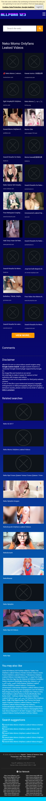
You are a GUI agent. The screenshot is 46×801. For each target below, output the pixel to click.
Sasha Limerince (8, 681)
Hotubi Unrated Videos (29, 673)
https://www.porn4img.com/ (34, 793)
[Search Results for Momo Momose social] (34, 321)
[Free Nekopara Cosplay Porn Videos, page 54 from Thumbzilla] (12, 209)
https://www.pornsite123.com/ (11, 783)
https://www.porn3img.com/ (34, 792)
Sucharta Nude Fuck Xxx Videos (25, 713)
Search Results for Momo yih (13, 268)
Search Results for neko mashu (14, 324)
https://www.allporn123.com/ (34, 785)
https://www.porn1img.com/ (34, 788)
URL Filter (22, 757)
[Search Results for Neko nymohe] (34, 181)
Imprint (23, 754)
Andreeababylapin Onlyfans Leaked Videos (17, 707)
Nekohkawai (7, 578)
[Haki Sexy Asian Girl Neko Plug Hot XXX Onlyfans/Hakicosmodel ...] (12, 237)
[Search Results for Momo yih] (12, 265)
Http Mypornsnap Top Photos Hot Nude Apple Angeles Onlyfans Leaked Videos (21, 701)
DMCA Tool (31, 757)
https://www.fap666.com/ (12, 782)
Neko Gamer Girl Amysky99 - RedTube (17, 185)
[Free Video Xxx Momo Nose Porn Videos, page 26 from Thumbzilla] (34, 293)
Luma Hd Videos (8, 671)
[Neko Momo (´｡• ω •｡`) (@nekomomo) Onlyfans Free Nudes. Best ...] (34, 98)
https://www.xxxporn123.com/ (11, 792)
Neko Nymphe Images (11, 501)
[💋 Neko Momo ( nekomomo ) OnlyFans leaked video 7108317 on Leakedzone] (12, 70)
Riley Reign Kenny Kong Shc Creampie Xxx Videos (20, 692)
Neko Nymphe (8, 604)
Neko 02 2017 (8, 424)
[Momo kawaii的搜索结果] (34, 153)
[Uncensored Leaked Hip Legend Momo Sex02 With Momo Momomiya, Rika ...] (34, 209)
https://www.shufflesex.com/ (12, 785)
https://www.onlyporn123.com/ (34, 787)
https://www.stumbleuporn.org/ (34, 795)
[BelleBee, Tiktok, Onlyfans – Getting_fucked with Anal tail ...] (12, 293)
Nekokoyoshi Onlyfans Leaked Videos (17, 527)
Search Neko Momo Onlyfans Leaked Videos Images (23, 742)
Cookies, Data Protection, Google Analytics (18, 7)
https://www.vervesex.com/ (12, 787)
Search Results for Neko (12, 157)
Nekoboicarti (8, 553)
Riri (35, 698)
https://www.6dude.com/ (12, 780)
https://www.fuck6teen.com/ (34, 779)
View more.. (23, 335)
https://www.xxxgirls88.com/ (34, 775)
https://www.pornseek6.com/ (34, 782)
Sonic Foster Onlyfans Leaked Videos (22, 674)
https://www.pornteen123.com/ (34, 783)
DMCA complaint (8, 390)
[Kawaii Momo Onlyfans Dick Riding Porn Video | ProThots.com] (12, 125)
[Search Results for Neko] (12, 153)
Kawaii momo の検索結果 (34, 73)
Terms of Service (32, 754)
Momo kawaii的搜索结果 (33, 157)
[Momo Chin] (34, 125)
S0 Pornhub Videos (22, 671)
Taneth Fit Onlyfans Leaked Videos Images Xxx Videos (21, 703)
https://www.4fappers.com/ (12, 775)
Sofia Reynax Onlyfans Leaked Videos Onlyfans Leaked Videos (20, 684)
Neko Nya (6, 656)
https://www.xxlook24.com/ (11, 795)
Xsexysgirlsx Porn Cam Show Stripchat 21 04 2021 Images (22, 710)
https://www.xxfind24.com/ (11, 793)
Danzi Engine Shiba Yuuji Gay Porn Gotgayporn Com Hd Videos (23, 688)
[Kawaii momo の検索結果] (34, 70)
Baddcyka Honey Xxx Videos (25, 681)
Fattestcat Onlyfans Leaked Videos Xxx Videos (22, 708)
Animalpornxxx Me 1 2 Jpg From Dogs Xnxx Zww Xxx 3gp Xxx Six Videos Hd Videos (22, 678)
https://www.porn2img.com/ (34, 790)
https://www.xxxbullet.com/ (12, 788)
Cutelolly (39, 679)
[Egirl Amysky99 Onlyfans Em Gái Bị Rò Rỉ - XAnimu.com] (12, 98)
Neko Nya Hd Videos (10, 630)
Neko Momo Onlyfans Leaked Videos (16, 450)
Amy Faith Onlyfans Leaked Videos (22, 693)
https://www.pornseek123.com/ (34, 780)
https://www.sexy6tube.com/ (34, 777)
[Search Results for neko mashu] (12, 320)
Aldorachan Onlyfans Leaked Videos (25, 687)
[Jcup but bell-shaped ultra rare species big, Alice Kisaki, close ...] (34, 265)
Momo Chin (29, 129)
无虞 (8, 700)
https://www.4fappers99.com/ (11, 777)
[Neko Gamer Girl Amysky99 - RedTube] (12, 181)
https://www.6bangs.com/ (11, 779)
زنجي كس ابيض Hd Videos (23, 698)
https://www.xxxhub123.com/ (11, 790)
